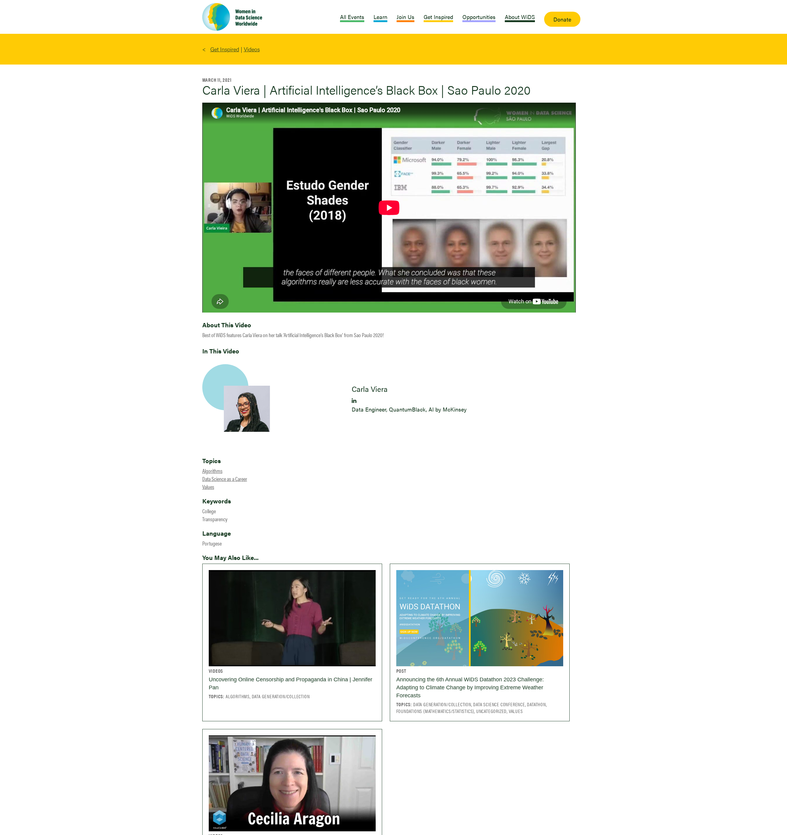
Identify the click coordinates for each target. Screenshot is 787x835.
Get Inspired (224, 49)
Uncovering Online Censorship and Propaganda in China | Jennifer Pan (290, 683)
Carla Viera (370, 389)
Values (208, 486)
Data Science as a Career (224, 478)
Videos (252, 49)
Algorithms (212, 471)
